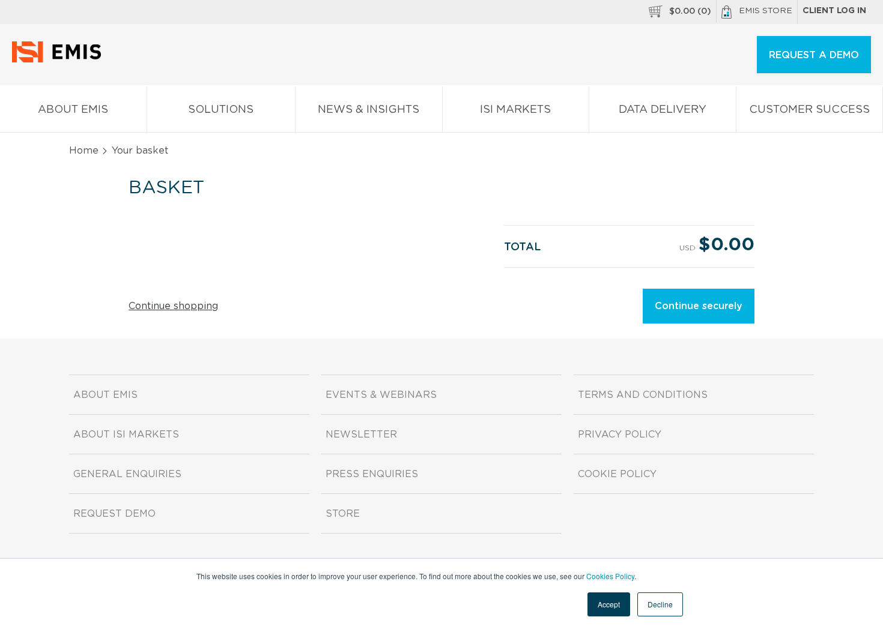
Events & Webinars (381, 395)
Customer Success (809, 109)
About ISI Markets (126, 434)
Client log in (834, 11)
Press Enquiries (372, 474)
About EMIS (73, 109)
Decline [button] (660, 604)
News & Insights (368, 109)
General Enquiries (127, 474)
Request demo (114, 514)
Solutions (220, 109)
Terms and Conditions (643, 395)
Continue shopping (173, 306)
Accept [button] (609, 604)
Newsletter (361, 434)
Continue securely (698, 306)
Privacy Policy (619, 434)
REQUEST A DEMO (814, 55)
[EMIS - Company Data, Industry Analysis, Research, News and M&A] (60, 60)
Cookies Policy (610, 576)
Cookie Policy (617, 474)
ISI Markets (515, 109)
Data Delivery (662, 109)
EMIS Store (765, 11)
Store (343, 514)
